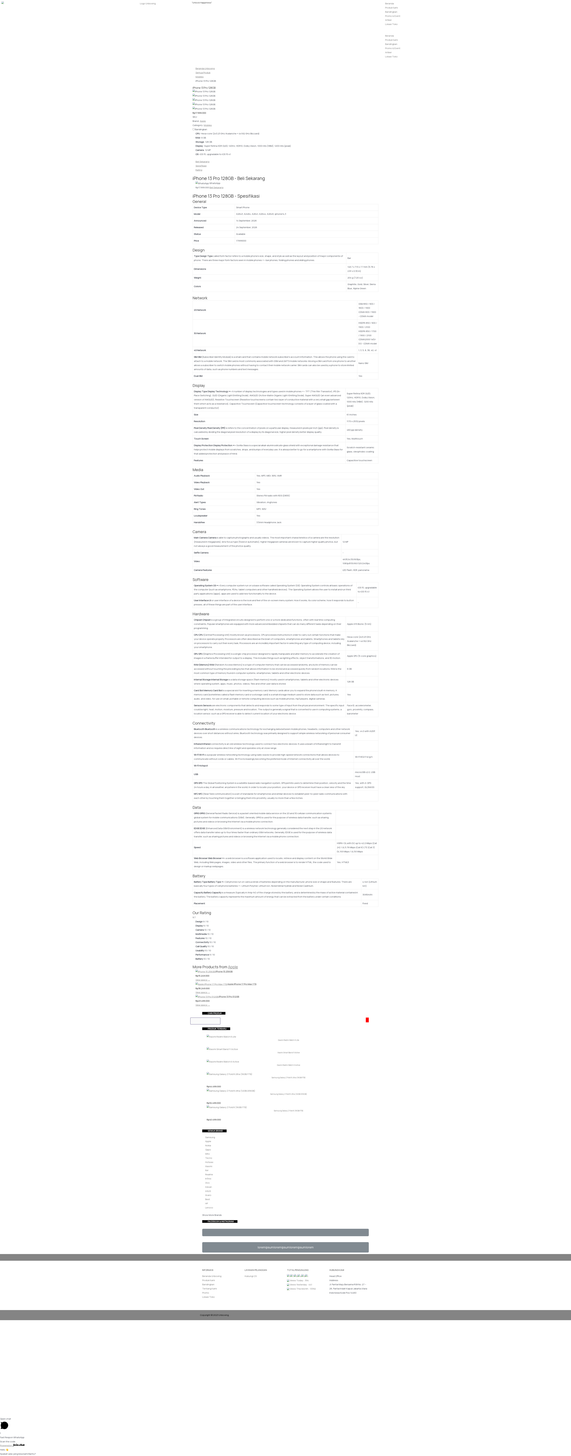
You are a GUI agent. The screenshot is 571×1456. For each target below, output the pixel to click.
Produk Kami (391, 7)
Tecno (208, 1158)
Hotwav (209, 1162)
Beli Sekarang (202, 161)
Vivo (207, 1182)
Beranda (389, 3)
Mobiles (208, 125)
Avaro (208, 1195)
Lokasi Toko (391, 24)
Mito (207, 1153)
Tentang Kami (209, 1288)
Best (207, 1199)
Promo (205, 1292)
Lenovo (209, 1207)
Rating (199, 170)
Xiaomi (208, 1166)
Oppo (208, 1149)
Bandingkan (391, 11)
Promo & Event (392, 16)
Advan (208, 1186)
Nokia (208, 1145)
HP (206, 1203)
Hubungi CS (251, 1276)
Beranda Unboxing (211, 1276)
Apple (233, 966)
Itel (206, 1170)
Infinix (208, 1178)
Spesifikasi (201, 165)
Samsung (210, 1137)
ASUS (208, 1191)
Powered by (6, 1445)
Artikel (388, 20)
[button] (476, 32)
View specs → (203, 979)
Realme (209, 1174)
